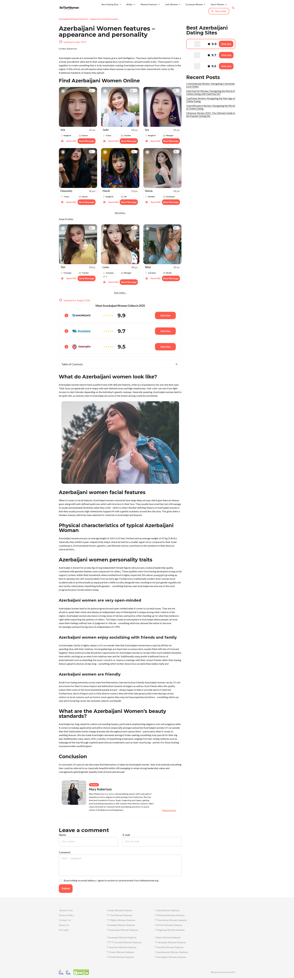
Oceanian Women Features (121, 924)
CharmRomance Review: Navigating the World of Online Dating (210, 107)
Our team (64, 929)
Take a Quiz (220, 11)
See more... (120, 212)
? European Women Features (121, 937)
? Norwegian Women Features (170, 956)
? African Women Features (168, 924)
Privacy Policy (66, 915)
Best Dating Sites (110, 4)
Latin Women (171, 4)
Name (62, 834)
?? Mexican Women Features (170, 915)
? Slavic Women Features (168, 937)
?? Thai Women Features (119, 915)
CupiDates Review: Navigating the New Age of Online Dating (210, 100)
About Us (64, 924)
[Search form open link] (233, 8)
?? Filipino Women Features (121, 920)
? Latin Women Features (167, 910)
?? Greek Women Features (120, 952)
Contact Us (65, 920)
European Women (194, 4)
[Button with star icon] (63, 91)
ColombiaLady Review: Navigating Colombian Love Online (210, 85)
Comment (65, 852)
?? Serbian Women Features (169, 947)
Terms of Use (66, 910)
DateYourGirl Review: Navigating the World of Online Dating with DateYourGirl (210, 92)
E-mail (126, 834)
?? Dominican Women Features (171, 920)
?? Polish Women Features (120, 956)
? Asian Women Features (119, 910)
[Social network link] (61, 972)
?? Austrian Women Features (121, 947)
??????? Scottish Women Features (124, 942)
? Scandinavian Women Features (171, 952)
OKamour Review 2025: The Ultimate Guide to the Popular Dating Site (210, 114)
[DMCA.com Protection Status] (81, 971)
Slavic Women (217, 4)
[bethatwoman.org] (70, 8)
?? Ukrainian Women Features (170, 942)
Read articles (169, 810)
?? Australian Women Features (122, 929)
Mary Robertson (69, 48)
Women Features (149, 4)
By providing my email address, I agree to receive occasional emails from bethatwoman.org (111, 880)
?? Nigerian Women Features (170, 929)
